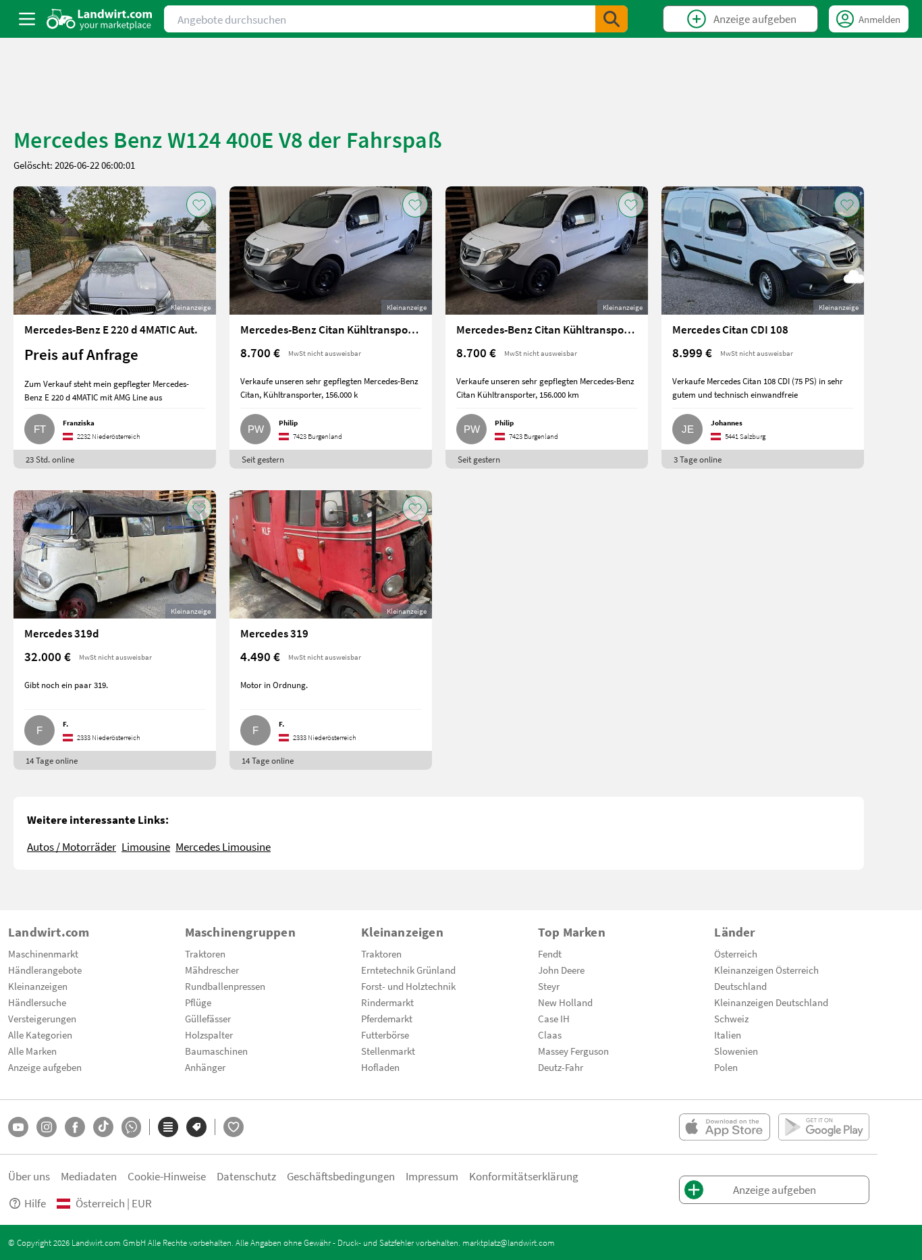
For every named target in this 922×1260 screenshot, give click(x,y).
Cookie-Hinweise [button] (167, 1176)
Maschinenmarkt (43, 953)
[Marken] (196, 1127)
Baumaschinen (216, 1050)
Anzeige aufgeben (45, 1067)
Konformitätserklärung (523, 1176)
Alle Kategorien (40, 1034)
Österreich (735, 953)
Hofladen (380, 1067)
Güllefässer (208, 1018)
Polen (726, 1067)
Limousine (145, 846)
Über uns (29, 1176)
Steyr (549, 986)
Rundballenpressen (225, 986)
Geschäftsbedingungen (341, 1176)
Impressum (432, 1176)
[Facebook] (75, 1127)
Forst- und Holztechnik (408, 986)
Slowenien (736, 1050)
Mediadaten (89, 1176)
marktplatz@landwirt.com (508, 1242)
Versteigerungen (42, 1018)
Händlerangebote (45, 969)
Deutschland (740, 986)
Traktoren (205, 953)
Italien (727, 1034)
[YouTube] (18, 1127)
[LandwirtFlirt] (233, 1127)
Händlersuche (37, 1002)
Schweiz (731, 1018)
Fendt (550, 953)
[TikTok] (103, 1127)
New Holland (565, 1002)
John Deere (561, 969)
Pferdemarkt (386, 1018)
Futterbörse (385, 1034)
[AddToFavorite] (199, 204)
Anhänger (205, 1067)
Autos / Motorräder (71, 846)
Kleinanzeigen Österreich (766, 969)
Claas (550, 1034)
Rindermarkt (387, 1002)
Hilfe (35, 1203)
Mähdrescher (212, 969)
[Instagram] (46, 1127)
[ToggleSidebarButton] (26, 19)
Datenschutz (246, 1176)
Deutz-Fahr (560, 1067)
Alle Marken (32, 1050)
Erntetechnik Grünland (408, 969)
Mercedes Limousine (223, 846)
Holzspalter (209, 1034)
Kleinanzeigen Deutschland (771, 1002)
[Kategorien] (168, 1127)
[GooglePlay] (823, 1126)
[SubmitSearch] (611, 18)
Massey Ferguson (573, 1050)
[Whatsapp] (131, 1127)
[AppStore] (724, 1126)
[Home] (99, 19)
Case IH (554, 1018)
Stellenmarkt (388, 1050)
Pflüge (198, 1002)
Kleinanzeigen (37, 986)
